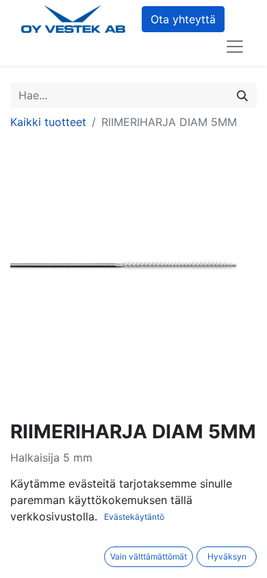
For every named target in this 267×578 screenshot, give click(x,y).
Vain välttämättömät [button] (148, 556)
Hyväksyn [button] (226, 556)
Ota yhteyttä (183, 19)
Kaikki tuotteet (48, 122)
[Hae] (242, 95)
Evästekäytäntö (134, 517)
